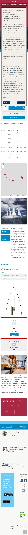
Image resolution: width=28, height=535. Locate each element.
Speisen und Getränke (4, 232)
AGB (3, 426)
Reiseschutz (15, 528)
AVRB (8, 526)
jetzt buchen (8, 412)
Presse (3, 525)
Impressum (8, 426)
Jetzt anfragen (14, 117)
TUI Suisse (19, 526)
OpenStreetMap (18, 195)
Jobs (7, 525)
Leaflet (12, 195)
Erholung (4, 239)
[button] (23, 178)
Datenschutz (22, 525)
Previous (23, 222)
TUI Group (13, 526)
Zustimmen (21, 102)
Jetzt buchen (14, 113)
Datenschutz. (13, 70)
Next (26, 222)
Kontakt (24, 526)
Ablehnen (6, 102)
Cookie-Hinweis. (13, 64)
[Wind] (14, 211)
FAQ (10, 528)
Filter (2, 272)
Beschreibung (5, 228)
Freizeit (3, 236)
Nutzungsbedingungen (14, 525)
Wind (14, 211)
